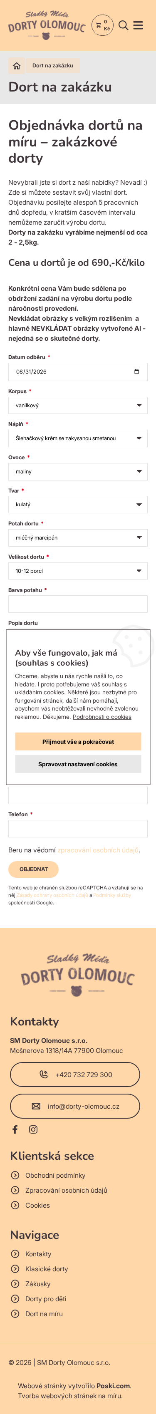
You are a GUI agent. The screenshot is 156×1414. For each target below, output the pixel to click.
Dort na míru (44, 1314)
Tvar (14, 490)
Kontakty (38, 1254)
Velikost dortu (26, 556)
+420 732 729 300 (83, 1074)
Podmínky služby (112, 895)
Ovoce (17, 457)
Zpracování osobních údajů (66, 1190)
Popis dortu (23, 622)
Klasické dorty (46, 1269)
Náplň (16, 424)
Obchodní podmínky (55, 1175)
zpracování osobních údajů (98, 850)
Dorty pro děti (46, 1299)
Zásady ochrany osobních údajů (52, 895)
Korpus (18, 391)
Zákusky (38, 1284)
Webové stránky (42, 1386)
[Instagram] (33, 1130)
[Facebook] (15, 1130)
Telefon (18, 814)
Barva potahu (25, 590)
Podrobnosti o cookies (102, 716)
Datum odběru (27, 357)
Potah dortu (24, 523)
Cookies (37, 1205)
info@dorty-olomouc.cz (83, 1106)
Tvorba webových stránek (57, 1396)
